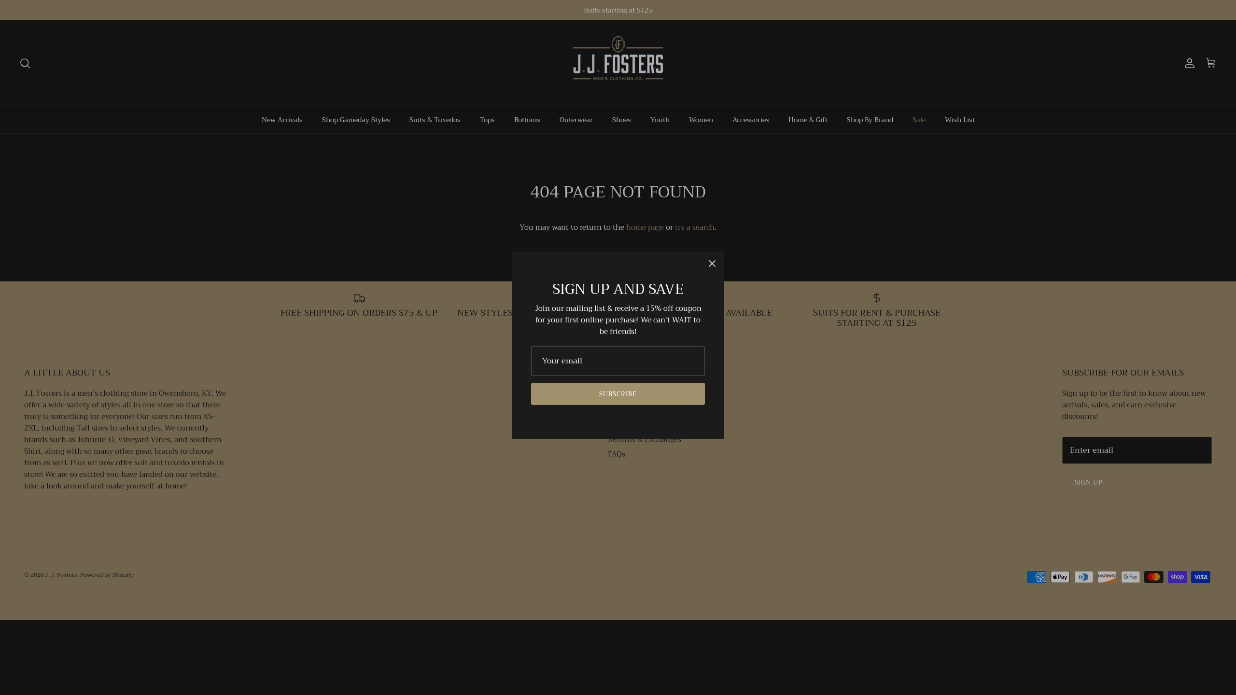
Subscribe (618, 394)
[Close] (712, 263)
